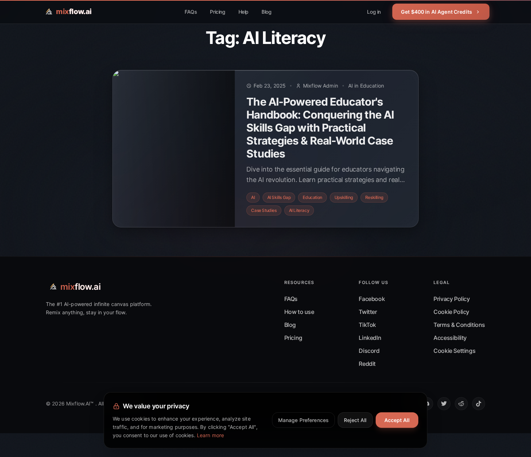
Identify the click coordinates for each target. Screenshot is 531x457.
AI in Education (366, 86)
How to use (299, 311)
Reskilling (374, 197)
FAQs (191, 12)
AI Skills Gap (279, 197)
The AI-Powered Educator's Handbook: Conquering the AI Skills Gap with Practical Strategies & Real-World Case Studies (320, 127)
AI (253, 197)
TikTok (367, 324)
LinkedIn (370, 337)
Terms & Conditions (459, 324)
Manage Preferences (303, 420)
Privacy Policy (451, 298)
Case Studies (263, 210)
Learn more (210, 435)
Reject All (355, 420)
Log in (374, 12)
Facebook (372, 298)
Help (243, 12)
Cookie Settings (454, 350)
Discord (369, 350)
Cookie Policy (451, 311)
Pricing (217, 12)
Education (312, 197)
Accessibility (450, 337)
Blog (266, 12)
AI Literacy (299, 210)
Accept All (397, 420)
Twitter (368, 311)
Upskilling (343, 197)
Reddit (367, 363)
